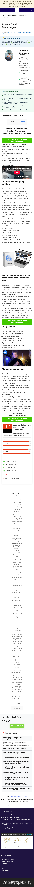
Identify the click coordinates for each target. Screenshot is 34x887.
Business (10, 32)
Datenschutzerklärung (7, 861)
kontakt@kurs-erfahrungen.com (19, 796)
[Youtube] (17, 708)
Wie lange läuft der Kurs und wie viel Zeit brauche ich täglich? (17, 762)
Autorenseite (17, 664)
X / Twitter (17, 662)
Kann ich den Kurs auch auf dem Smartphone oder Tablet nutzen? (16, 783)
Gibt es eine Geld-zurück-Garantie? (17, 758)
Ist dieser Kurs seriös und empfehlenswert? (13, 738)
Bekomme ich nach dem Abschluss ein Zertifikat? (16, 773)
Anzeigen (22, 121)
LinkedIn (17, 659)
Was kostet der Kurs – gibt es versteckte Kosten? (15, 753)
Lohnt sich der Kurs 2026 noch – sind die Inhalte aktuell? (17, 789)
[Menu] (2, 10)
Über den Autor (5, 870)
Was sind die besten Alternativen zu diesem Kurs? (17, 767)
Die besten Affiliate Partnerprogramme (11, 866)
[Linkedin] (14, 708)
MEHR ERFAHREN (17, 726)
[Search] (31, 10)
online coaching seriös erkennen (9, 815)
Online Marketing (12, 15)
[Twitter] (19, 708)
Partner (3, 868)
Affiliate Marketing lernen (7, 859)
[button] (17, 738)
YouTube (17, 661)
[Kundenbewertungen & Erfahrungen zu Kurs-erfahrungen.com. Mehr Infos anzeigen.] (17, 834)
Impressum (4, 863)
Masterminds (17, 32)
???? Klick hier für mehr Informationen (17, 140)
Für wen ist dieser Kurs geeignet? (16, 748)
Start (3, 15)
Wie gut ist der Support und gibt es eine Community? (16, 778)
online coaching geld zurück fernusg (10, 817)
